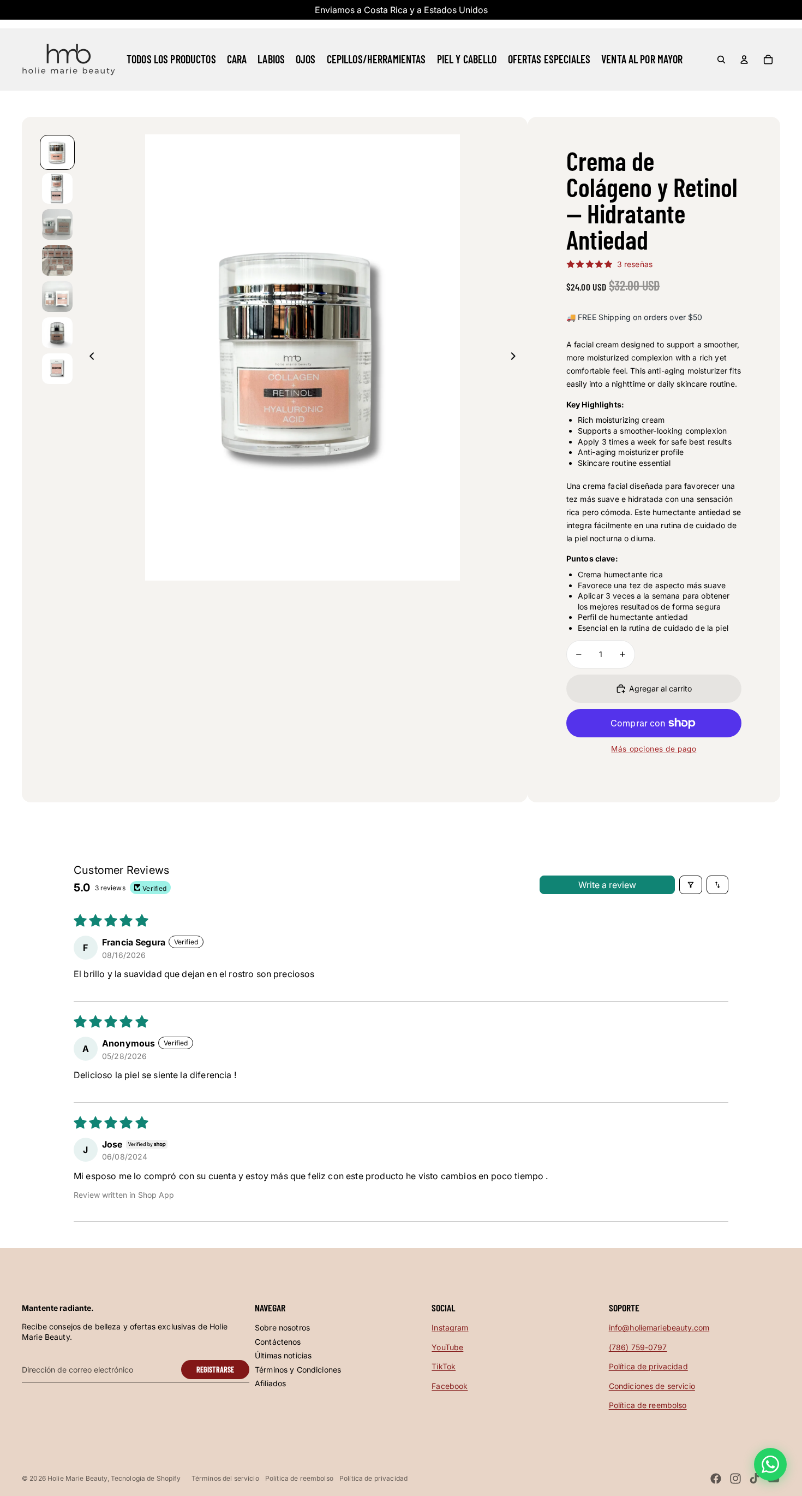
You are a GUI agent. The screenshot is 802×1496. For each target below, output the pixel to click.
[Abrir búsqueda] (721, 60)
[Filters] (690, 885)
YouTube (447, 1347)
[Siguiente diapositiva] (516, 358)
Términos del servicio (225, 1478)
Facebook (450, 1386)
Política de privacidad (648, 1366)
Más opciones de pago (653, 748)
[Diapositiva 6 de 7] (57, 332)
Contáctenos (278, 1341)
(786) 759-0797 (638, 1347)
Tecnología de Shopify (146, 1478)
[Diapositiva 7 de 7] (57, 368)
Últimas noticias (283, 1355)
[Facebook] (715, 1478)
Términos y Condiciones (298, 1369)
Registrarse (215, 1369)
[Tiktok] (754, 1478)
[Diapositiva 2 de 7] (57, 188)
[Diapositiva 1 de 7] (57, 152)
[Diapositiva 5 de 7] (57, 296)
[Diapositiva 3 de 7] (57, 224)
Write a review (607, 884)
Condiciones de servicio (652, 1386)
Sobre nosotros (282, 1327)
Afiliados (270, 1383)
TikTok (444, 1366)
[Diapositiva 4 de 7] (57, 260)
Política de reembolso (648, 1405)
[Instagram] (735, 1478)
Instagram (450, 1327)
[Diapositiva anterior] (89, 358)
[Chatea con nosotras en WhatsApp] (770, 1464)
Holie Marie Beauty (77, 1478)
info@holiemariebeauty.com (659, 1327)
